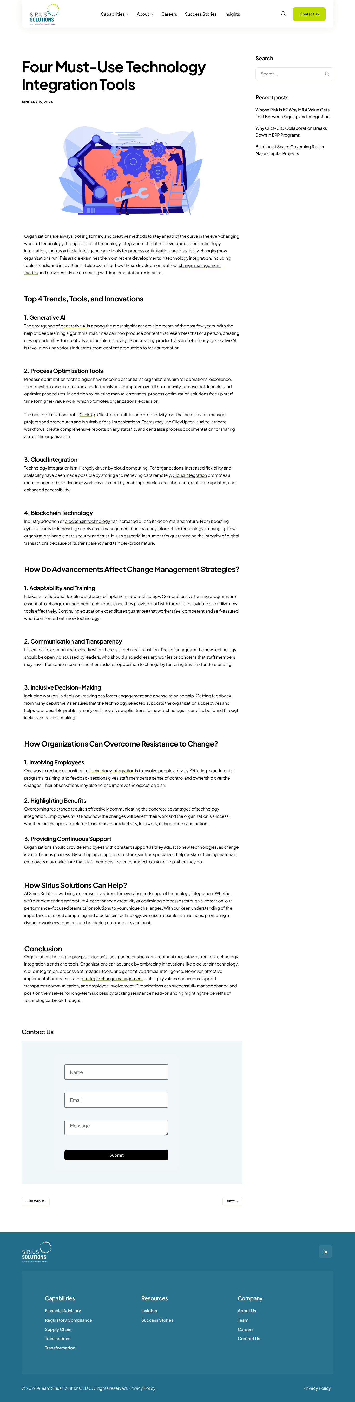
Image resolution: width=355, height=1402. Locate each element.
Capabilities (113, 14)
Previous (37, 1201)
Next (231, 1201)
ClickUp (87, 414)
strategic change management (112, 978)
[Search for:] (294, 74)
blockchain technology (87, 521)
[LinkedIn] (325, 1251)
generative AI (74, 326)
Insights (232, 14)
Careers (169, 14)
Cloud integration (190, 475)
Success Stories (200, 14)
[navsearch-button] (283, 13)
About (143, 14)
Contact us (309, 14)
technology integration (111, 770)
